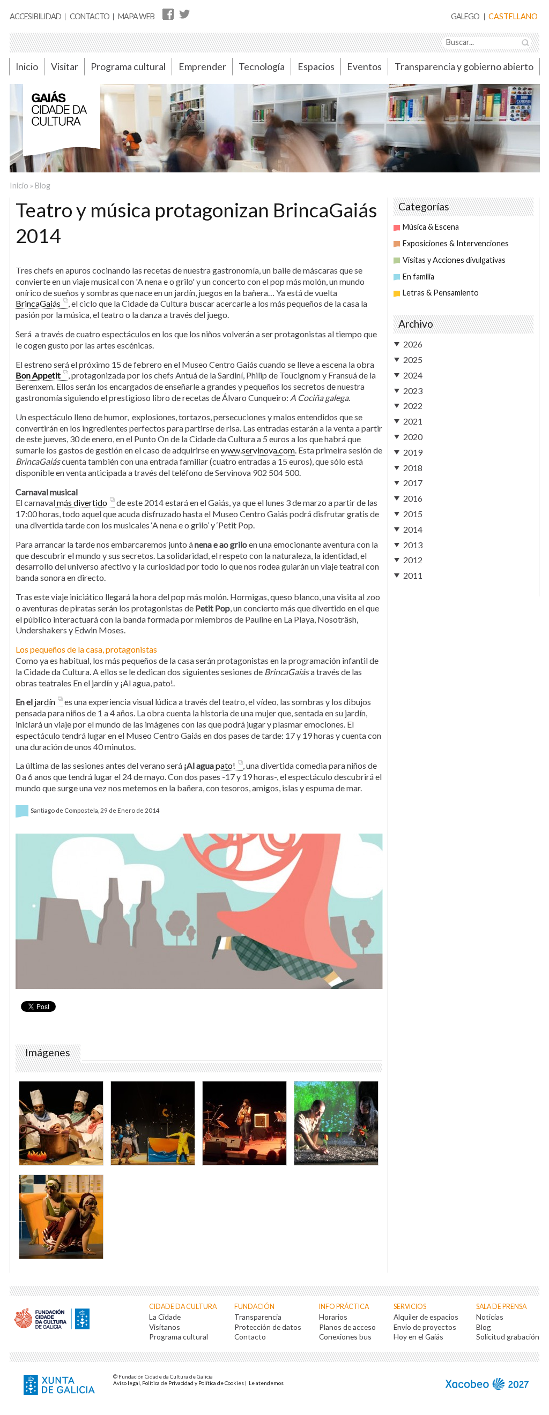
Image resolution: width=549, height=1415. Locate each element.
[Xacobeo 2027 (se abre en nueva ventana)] (487, 1385)
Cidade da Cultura (183, 1307)
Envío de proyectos (425, 1326)
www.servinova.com (258, 450)
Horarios (333, 1316)
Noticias (489, 1316)
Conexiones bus (345, 1336)
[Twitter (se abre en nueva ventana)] (184, 14)
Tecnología (262, 66)
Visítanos (164, 1326)
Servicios (410, 1307)
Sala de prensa (501, 1307)
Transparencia (257, 1316)
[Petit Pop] (244, 1124)
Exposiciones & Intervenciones (456, 243)
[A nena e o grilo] (152, 1124)
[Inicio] (61, 125)
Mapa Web (136, 16)
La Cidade (165, 1316)
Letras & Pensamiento (441, 292)
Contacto (89, 16)
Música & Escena (431, 226)
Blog (42, 185)
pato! (224, 765)
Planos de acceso (347, 1326)
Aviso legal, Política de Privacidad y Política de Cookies (178, 1383)
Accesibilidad (35, 16)
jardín (44, 702)
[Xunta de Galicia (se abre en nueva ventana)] (60, 1386)
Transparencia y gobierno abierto (464, 66)
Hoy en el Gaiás (418, 1336)
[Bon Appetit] (60, 1124)
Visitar (64, 66)
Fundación (254, 1307)
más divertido (81, 502)
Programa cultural (128, 66)
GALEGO (465, 16)
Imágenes (50, 1052)
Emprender (202, 66)
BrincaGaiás (38, 303)
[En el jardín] (335, 1124)
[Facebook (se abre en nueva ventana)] (168, 14)
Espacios (316, 66)
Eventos (364, 66)
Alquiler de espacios (426, 1316)
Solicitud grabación (507, 1336)
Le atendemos (266, 1383)
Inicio (27, 66)
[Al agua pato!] (60, 1218)
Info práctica (344, 1307)
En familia (418, 276)
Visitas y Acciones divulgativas (454, 259)
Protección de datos (267, 1326)
